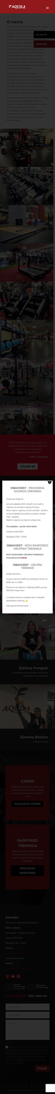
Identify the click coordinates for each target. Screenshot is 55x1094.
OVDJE (23, 558)
